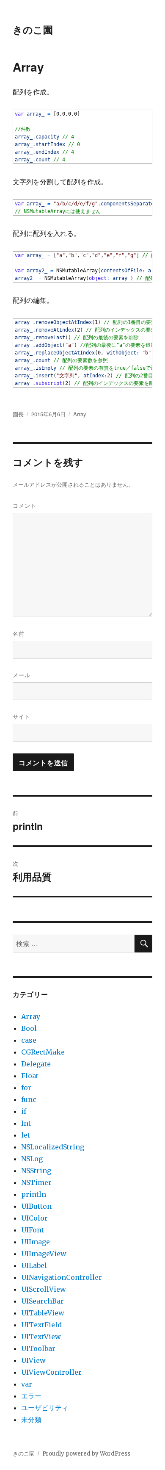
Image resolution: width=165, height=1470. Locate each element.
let (25, 1135)
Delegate (36, 1064)
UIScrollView (43, 1289)
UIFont (32, 1230)
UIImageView (43, 1253)
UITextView (41, 1336)
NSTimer (36, 1182)
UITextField (41, 1325)
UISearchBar (42, 1301)
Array (79, 414)
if (23, 1111)
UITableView (42, 1313)
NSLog (32, 1158)
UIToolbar (38, 1348)
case (28, 1040)
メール (21, 675)
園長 (18, 414)
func (28, 1099)
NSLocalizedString (52, 1147)
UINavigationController (61, 1277)
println (33, 1194)
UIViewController (51, 1372)
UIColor (34, 1218)
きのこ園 (33, 29)
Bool (29, 1028)
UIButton (36, 1206)
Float (29, 1075)
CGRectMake (43, 1052)
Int (26, 1123)
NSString (36, 1170)
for (26, 1087)
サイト (21, 716)
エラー (31, 1396)
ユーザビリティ (45, 1408)
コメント (24, 505)
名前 (19, 633)
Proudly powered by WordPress (86, 1453)
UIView (33, 1360)
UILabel (34, 1265)
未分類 (31, 1419)
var (26, 1384)
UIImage (35, 1241)
